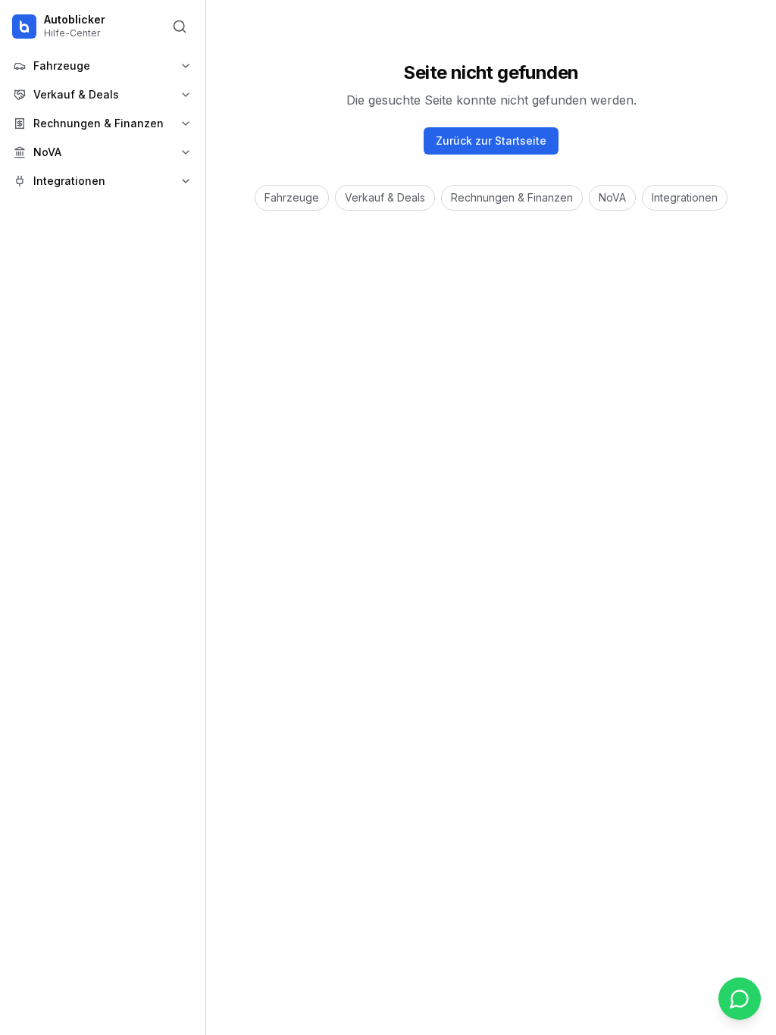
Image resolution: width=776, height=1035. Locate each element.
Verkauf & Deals (385, 197)
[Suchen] (179, 26)
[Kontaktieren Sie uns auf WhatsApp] (739, 998)
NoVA (612, 197)
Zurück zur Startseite (491, 140)
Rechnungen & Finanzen (512, 197)
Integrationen (685, 197)
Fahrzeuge (291, 197)
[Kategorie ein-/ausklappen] (185, 66)
